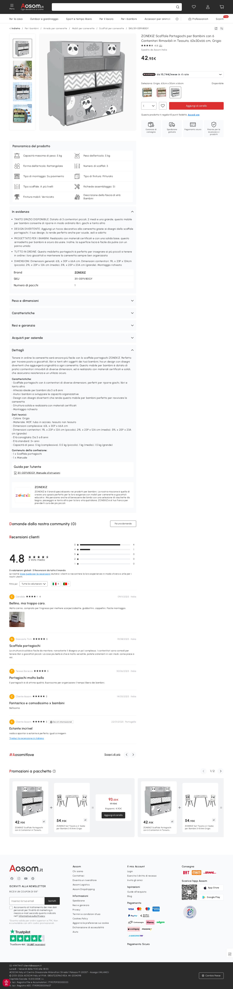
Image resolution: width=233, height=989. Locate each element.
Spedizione (79, 900)
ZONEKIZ (80, 272)
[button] (72, 211)
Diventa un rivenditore (85, 880)
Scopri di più (112, 754)
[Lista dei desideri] (194, 7)
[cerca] (178, 7)
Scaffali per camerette (111, 28)
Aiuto (75, 932)
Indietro (16, 28)
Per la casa (16, 18)
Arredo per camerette (55, 28)
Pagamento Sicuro (138, 944)
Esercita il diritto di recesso (142, 875)
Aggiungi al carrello (196, 105)
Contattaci (78, 875)
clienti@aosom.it (33, 965)
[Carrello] (222, 7)
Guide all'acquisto (136, 891)
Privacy (76, 909)
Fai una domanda (123, 523)
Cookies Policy (80, 918)
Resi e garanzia (81, 905)
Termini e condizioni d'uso (86, 914)
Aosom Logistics (81, 884)
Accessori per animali (158, 18)
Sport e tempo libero (79, 18)
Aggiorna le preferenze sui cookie (91, 923)
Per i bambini (129, 18)
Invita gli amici (135, 880)
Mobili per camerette (83, 28)
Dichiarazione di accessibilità (88, 927)
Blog (129, 896)
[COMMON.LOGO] (32, 6)
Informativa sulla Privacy (32, 916)
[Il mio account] (208, 7)
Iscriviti (52, 900)
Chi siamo (78, 871)
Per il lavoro (106, 18)
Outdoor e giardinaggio (44, 18)
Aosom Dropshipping (84, 889)
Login (130, 871)
